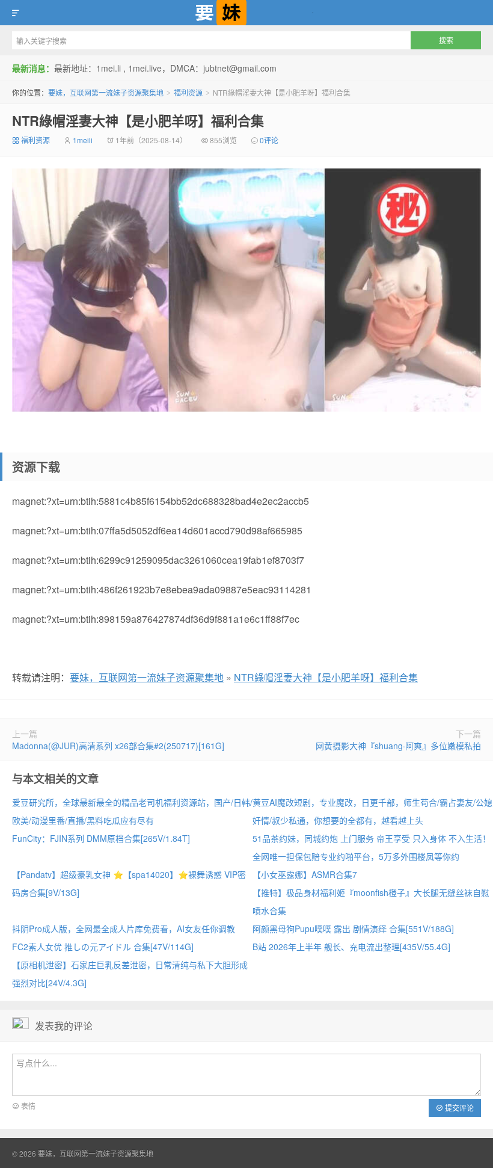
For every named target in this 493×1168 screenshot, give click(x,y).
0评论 (269, 140)
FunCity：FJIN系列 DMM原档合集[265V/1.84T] (101, 838)
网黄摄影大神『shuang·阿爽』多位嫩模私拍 (398, 746)
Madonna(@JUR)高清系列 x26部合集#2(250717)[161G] (118, 746)
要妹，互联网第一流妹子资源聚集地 (246, 12)
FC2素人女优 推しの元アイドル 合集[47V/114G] (103, 947)
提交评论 (458, 1107)
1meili (83, 140)
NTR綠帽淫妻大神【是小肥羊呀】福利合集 (138, 120)
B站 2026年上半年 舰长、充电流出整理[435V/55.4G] (351, 947)
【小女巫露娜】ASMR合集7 (305, 874)
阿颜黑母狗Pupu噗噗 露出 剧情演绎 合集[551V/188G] (353, 928)
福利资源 (188, 92)
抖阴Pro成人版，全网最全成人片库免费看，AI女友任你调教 (123, 928)
